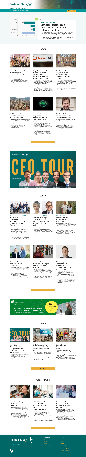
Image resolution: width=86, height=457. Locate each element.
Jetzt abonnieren (71, 10)
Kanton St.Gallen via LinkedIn (61, 259)
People (15, 10)
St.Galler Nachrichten (60, 111)
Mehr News (43, 141)
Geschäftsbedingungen (65, 448)
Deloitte (34, 111)
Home (62, 452)
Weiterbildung (25, 10)
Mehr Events (43, 368)
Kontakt (62, 443)
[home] (43, 3)
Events (19, 10)
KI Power (58, 399)
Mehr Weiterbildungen (43, 428)
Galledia (18, 444)
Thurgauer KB (12, 259)
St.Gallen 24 (58, 215)
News (11, 10)
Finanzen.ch (35, 68)
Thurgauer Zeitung (60, 68)
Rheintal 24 (12, 68)
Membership (63, 445)
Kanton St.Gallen (13, 399)
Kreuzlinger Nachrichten (37, 215)
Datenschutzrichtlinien (65, 450)
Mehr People (43, 289)
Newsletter (12, 8)
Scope (16, 445)
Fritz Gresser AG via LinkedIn (15, 215)
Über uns (18, 8)
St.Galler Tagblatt (13, 111)
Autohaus (35, 399)
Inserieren (23, 8)
